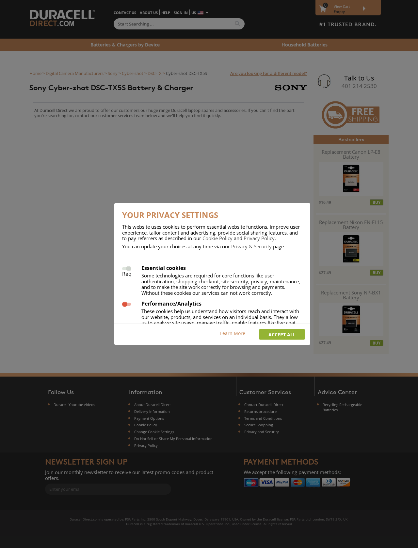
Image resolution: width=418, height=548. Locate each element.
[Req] (126, 267)
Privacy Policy (259, 238)
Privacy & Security (251, 246)
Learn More (232, 333)
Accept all (282, 334)
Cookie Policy (217, 238)
